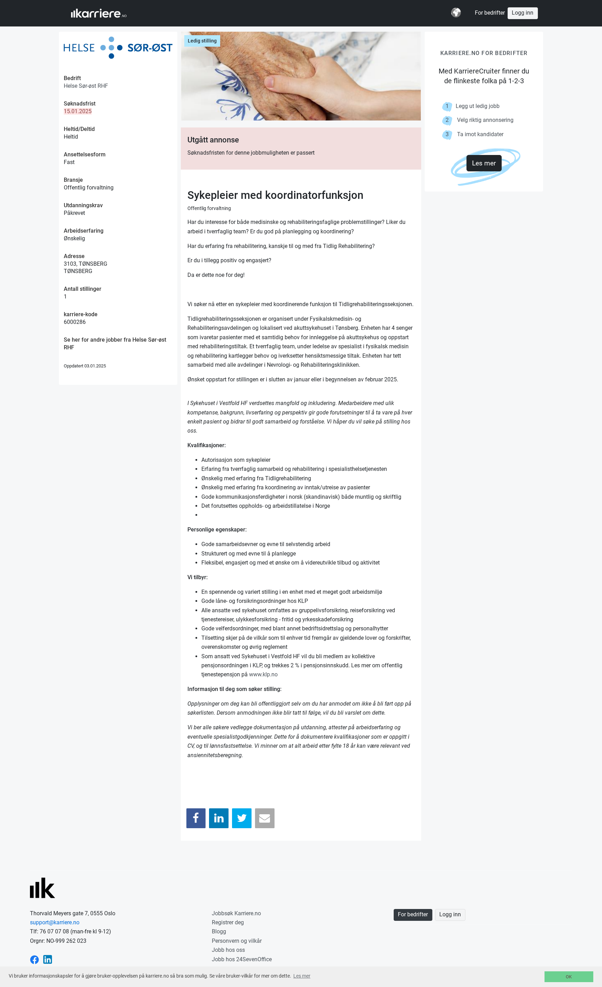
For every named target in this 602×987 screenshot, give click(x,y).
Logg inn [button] (522, 13)
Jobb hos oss (228, 950)
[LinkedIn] (219, 818)
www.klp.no (263, 674)
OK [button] (569, 976)
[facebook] (34, 959)
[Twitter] (242, 818)
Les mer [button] (301, 976)
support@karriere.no (54, 922)
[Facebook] (196, 818)
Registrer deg (228, 922)
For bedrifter (490, 13)
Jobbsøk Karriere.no (236, 913)
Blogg (219, 931)
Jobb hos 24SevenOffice (242, 959)
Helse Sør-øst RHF (86, 86)
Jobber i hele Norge (105, 13)
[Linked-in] (47, 959)
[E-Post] (265, 818)
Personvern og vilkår (237, 941)
